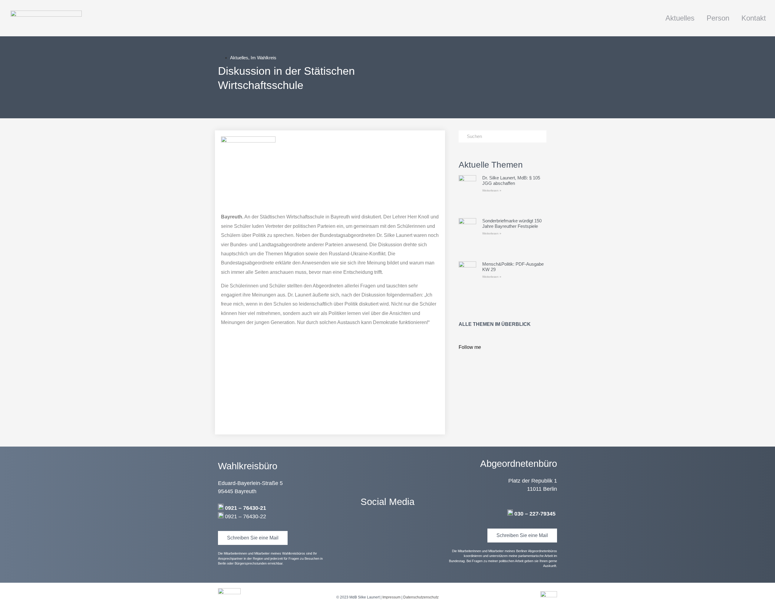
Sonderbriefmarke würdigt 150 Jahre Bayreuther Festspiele (512, 223)
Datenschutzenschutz (421, 597)
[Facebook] (387, 527)
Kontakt (753, 18)
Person (718, 18)
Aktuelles (679, 18)
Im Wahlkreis (263, 57)
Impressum (391, 597)
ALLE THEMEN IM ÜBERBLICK (495, 324)
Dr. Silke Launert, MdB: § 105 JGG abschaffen (511, 180)
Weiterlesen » (491, 190)
